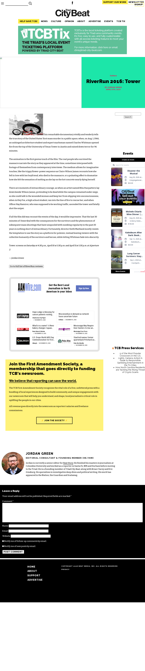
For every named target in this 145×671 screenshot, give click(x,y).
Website (6, 536)
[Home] (72, 13)
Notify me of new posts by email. (20, 546)
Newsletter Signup (136, 3)
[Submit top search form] (30, 3)
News (44, 21)
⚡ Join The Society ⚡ (54, 420)
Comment (8, 501)
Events (108, 21)
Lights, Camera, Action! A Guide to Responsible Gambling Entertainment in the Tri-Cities (130, 361)
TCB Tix (120, 21)
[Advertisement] (128, 410)
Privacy (65, 569)
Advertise (95, 21)
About (81, 21)
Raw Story (68, 463)
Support (114, 2)
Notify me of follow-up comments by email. (25, 541)
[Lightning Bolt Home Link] (72, 3)
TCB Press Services (129, 348)
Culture (56, 21)
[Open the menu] (2, 3)
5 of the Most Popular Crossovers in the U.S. (130, 354)
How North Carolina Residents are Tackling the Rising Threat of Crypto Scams (130, 369)
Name (5, 526)
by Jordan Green (113, 87)
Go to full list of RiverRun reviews (26, 266)
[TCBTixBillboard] (72, 53)
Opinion (69, 21)
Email (5, 531)
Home (31, 566)
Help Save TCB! (29, 21)
